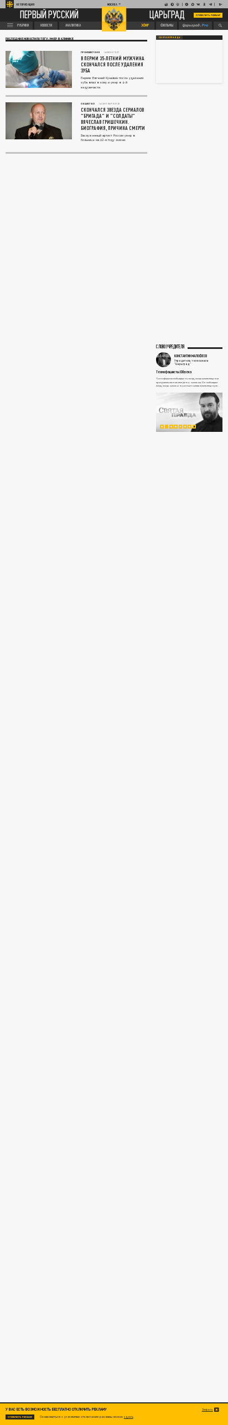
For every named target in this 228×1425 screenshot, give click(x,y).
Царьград (167, 15)
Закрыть (207, 1409)
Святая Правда (169, 37)
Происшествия (90, 52)
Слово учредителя (170, 346)
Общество (88, 103)
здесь (128, 1416)
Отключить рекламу (208, 15)
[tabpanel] (189, 412)
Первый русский (49, 15)
